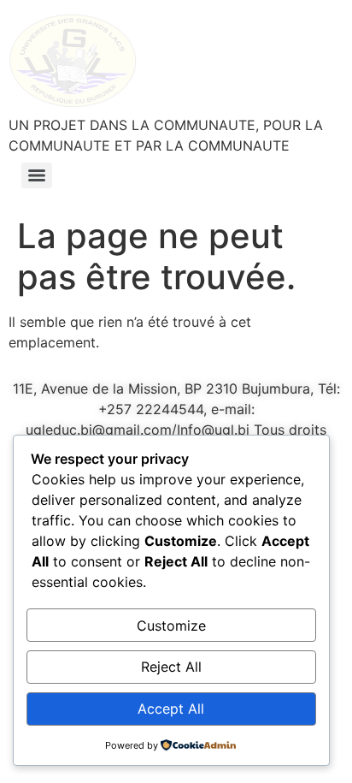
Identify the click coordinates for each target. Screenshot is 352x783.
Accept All (171, 708)
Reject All (171, 666)
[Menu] (36, 175)
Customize (171, 625)
